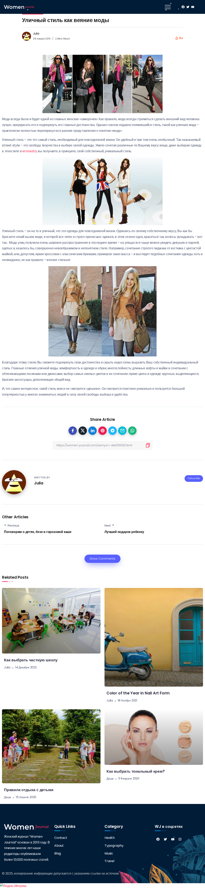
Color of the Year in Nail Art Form (138, 693)
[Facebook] (158, 839)
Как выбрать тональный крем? (136, 771)
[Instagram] (180, 839)
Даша (7, 797)
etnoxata (29, 151)
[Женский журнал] (19, 6)
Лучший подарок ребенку (124, 532)
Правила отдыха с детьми (28, 790)
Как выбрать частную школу (31, 660)
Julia (36, 33)
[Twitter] (165, 839)
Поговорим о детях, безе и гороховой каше (37, 532)
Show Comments (102, 559)
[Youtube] (173, 839)
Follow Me (194, 478)
